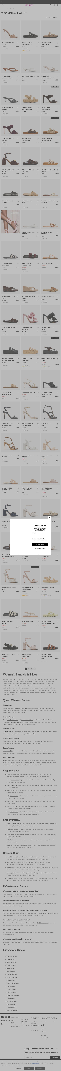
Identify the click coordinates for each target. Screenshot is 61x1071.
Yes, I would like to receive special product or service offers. (40, 540)
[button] (49, 517)
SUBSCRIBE (40, 544)
